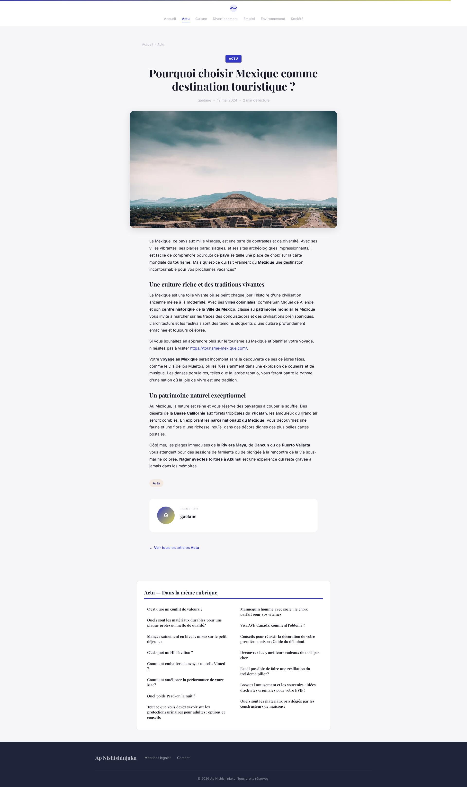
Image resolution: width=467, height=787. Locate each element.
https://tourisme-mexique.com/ (218, 348)
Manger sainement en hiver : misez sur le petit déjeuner (186, 639)
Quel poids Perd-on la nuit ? (171, 696)
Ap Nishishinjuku (116, 757)
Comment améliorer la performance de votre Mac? (185, 682)
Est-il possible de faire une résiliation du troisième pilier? (275, 671)
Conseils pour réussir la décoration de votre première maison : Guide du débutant (277, 639)
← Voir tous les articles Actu (174, 547)
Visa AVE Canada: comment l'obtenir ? (272, 625)
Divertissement (225, 19)
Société (297, 19)
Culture (201, 19)
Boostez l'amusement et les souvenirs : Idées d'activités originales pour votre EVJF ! (278, 687)
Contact (183, 758)
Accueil (170, 19)
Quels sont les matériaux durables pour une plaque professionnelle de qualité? (184, 623)
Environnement (273, 19)
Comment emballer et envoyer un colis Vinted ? (186, 666)
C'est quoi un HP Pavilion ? (170, 652)
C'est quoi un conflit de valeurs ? (174, 609)
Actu (185, 19)
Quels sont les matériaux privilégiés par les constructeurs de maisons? (277, 704)
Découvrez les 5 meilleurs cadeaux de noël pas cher (279, 655)
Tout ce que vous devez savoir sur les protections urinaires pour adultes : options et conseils (186, 712)
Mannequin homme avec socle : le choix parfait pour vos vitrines (274, 612)
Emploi (249, 19)
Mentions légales (157, 758)
